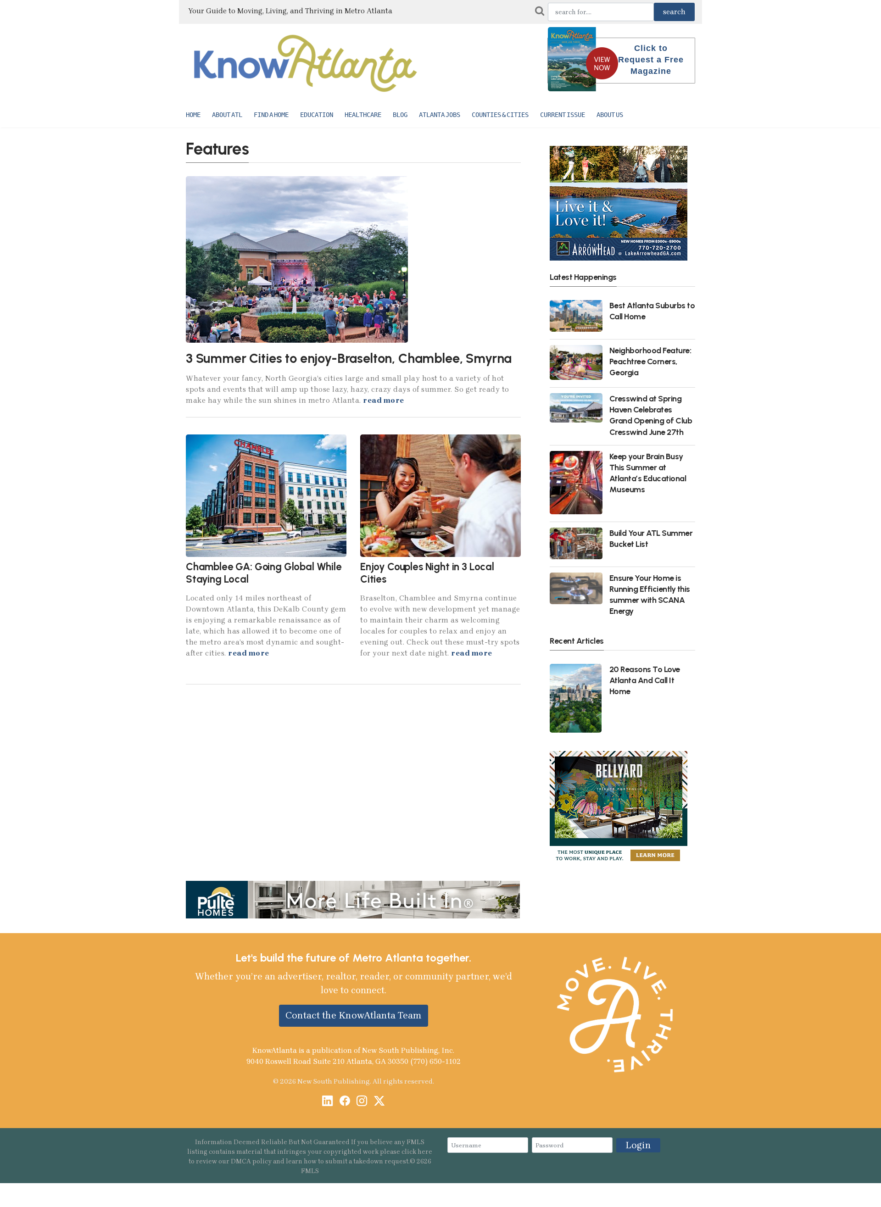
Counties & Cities (500, 114)
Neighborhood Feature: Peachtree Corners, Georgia (650, 361)
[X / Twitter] (379, 1102)
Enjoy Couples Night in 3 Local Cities (427, 573)
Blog (400, 114)
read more (383, 400)
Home (193, 114)
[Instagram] (362, 1102)
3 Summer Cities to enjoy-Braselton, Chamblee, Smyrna (349, 358)
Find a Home (271, 114)
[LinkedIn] (327, 1102)
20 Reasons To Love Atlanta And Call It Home (644, 680)
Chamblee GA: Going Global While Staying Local (264, 573)
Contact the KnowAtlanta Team (353, 1015)
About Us (610, 114)
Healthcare (363, 114)
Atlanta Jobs (439, 114)
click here (416, 1152)
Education (316, 114)
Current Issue (562, 114)
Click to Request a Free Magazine (651, 60)
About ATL (227, 114)
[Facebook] (345, 1102)
